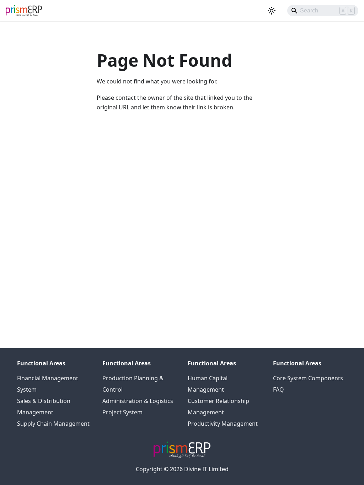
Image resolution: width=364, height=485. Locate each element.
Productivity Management (223, 423)
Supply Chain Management (53, 423)
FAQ (278, 389)
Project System (122, 412)
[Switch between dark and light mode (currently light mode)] (271, 10)
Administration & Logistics (137, 401)
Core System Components (308, 378)
